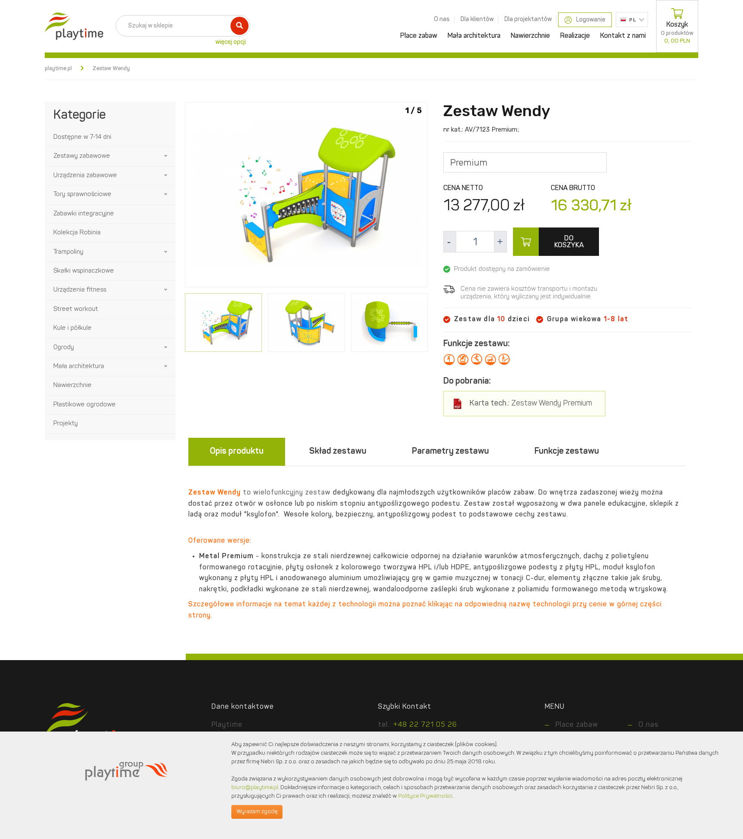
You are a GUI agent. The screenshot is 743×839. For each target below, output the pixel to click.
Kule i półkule (72, 328)
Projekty (65, 424)
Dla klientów (477, 19)
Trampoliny (68, 252)
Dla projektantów (528, 19)
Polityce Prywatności (425, 796)
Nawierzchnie (530, 36)
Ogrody (63, 347)
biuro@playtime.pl (254, 787)
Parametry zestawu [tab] (450, 451)
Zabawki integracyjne (83, 214)
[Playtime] (71, 26)
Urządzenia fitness (79, 290)
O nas (442, 19)
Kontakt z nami (623, 36)
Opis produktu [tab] (237, 451)
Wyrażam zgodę (256, 811)
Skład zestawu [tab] (337, 451)
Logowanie (590, 20)
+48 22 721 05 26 (425, 725)
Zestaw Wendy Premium (531, 404)
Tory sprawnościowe (82, 194)
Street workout (75, 309)
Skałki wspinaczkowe (83, 271)
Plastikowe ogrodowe (84, 405)
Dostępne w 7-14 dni (82, 137)
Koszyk (677, 33)
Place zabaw (418, 36)
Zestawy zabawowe (81, 156)
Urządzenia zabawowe (85, 175)
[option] (306, 196)
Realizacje (575, 36)
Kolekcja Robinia (77, 233)
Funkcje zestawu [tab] (566, 451)
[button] (166, 156)
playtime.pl (58, 68)
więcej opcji (230, 42)
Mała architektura (474, 36)
